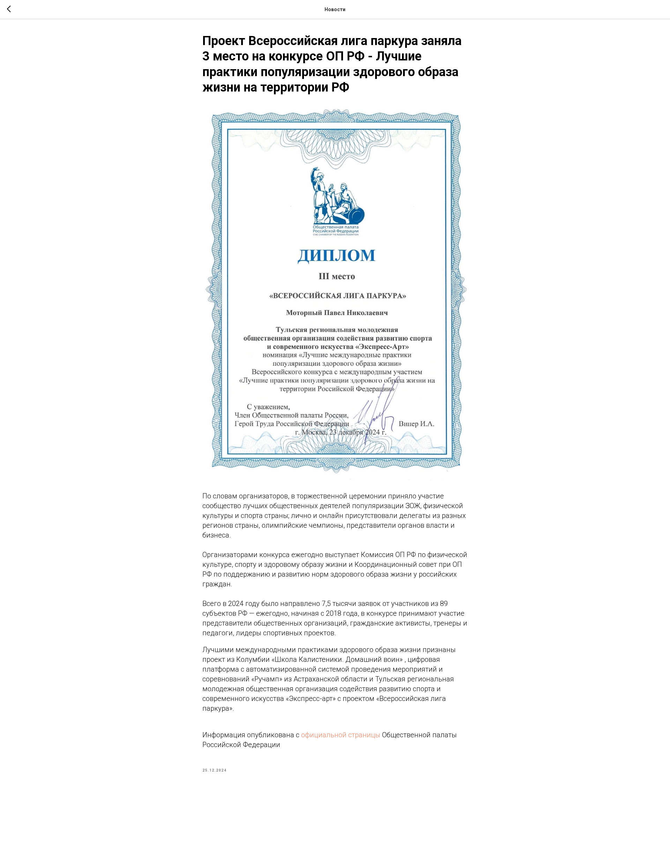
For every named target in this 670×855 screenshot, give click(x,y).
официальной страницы (340, 735)
